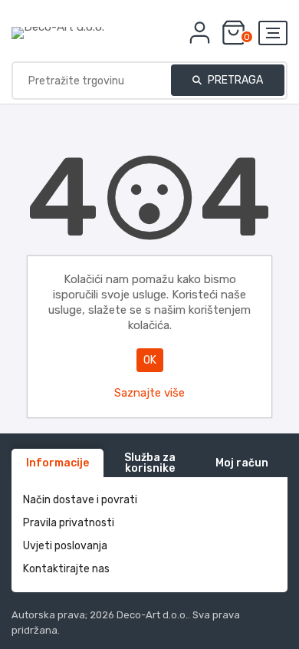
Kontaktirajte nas (66, 568)
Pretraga (234, 80)
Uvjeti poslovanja (65, 545)
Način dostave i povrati (80, 499)
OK (149, 360)
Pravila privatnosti (68, 522)
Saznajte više (149, 393)
